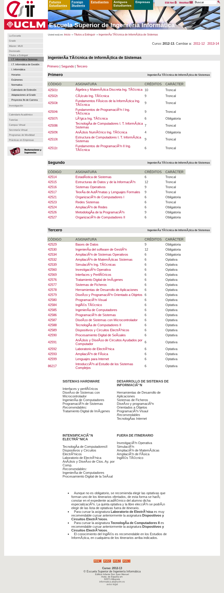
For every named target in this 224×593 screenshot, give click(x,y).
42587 (52, 320)
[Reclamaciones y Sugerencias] (25, 151)
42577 (52, 285)
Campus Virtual (17, 125)
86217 (52, 366)
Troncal (170, 90)
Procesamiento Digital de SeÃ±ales (100, 335)
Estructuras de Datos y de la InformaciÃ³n (105, 182)
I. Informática (18, 69)
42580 (52, 300)
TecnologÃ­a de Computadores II (98, 325)
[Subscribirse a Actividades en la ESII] (98, 561)
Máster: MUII (16, 46)
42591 (52, 342)
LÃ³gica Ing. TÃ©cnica (91, 118)
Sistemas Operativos (90, 187)
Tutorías (13, 120)
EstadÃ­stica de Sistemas (93, 177)
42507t (53, 118)
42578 (52, 290)
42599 (52, 359)
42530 (52, 249)
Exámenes (17, 79)
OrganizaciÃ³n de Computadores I (99, 197)
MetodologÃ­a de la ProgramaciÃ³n (99, 212)
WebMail (184, 2)
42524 (52, 207)
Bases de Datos (86, 244)
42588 (52, 325)
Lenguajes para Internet (92, 359)
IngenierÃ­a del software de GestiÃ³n (101, 249)
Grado (12, 41)
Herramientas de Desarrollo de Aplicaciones (106, 290)
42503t (53, 103)
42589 (52, 330)
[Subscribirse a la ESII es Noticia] (117, 561)
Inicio (67, 34)
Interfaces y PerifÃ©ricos (93, 274)
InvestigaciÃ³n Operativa (93, 269)
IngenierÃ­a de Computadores (96, 310)
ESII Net (170, 2)
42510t (53, 139)
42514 (52, 177)
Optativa (171, 259)
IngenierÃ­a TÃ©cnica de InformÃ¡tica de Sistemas (128, 34)
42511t (52, 148)
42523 (52, 202)
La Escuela (15, 35)
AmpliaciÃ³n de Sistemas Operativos (101, 254)
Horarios (16, 74)
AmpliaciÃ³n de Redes (91, 207)
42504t (53, 111)
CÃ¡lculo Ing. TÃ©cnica (92, 96)
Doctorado (14, 51)
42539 (52, 264)
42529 (52, 244)
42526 (52, 212)
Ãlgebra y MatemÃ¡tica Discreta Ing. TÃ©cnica (108, 89)
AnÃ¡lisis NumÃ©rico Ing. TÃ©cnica (101, 132)
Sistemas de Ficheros (91, 285)
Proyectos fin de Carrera (24, 100)
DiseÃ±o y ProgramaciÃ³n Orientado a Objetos (108, 295)
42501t (53, 90)
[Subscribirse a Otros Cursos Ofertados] (126, 561)
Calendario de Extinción (23, 90)
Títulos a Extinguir (18, 55)
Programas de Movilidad (22, 135)
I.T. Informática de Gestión (25, 64)
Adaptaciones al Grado (23, 95)
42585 (52, 310)
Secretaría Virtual (18, 130)
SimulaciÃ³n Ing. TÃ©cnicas (95, 264)
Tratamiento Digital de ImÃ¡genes (99, 279)
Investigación (16, 105)
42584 (52, 305)
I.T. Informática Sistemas (24, 59)
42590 (52, 335)
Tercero (82, 66)
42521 (52, 197)
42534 (52, 254)
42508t (53, 125)
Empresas (142, 2)
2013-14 (213, 43)
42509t (53, 132)
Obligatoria (173, 118)
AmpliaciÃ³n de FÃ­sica (91, 354)
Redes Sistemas (87, 202)
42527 (52, 217)
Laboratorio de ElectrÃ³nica (94, 349)
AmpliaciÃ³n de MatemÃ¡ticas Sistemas (104, 259)
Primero (53, 66)
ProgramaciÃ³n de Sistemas (95, 315)
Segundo (67, 66)
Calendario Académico (21, 114)
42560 (52, 269)
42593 (52, 354)
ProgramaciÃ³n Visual (91, 300)
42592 (52, 349)
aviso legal (112, 584)
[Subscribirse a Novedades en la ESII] (107, 561)
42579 (52, 295)
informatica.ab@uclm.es (112, 581)
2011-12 (199, 43)
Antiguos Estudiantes (122, 3)
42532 (52, 259)
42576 (52, 279)
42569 (52, 274)
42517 (52, 192)
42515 (52, 182)
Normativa (16, 84)
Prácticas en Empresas (21, 140)
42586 (52, 315)
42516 (52, 187)
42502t (53, 96)
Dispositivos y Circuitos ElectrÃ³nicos (102, 330)
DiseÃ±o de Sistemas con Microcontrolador (106, 320)
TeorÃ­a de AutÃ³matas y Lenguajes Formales (107, 192)
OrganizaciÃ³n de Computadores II (100, 217)
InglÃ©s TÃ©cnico (88, 305)
